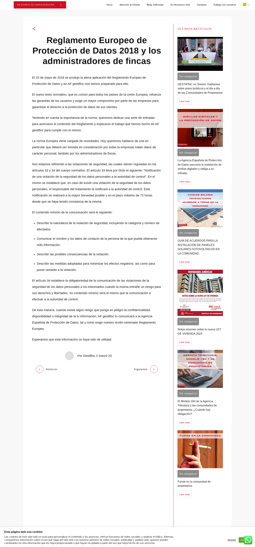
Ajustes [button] (232, 540)
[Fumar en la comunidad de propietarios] (200, 449)
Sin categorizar (188, 76)
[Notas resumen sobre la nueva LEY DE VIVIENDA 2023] (200, 293)
